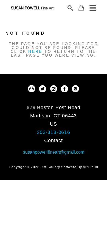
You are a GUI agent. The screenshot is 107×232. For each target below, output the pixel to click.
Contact (53, 140)
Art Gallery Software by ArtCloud (69, 167)
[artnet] (75, 88)
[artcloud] (31, 88)
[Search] (70, 8)
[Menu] (92, 8)
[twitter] (42, 88)
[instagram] (53, 88)
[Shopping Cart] (81, 8)
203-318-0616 (53, 132)
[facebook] (64, 88)
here (35, 51)
